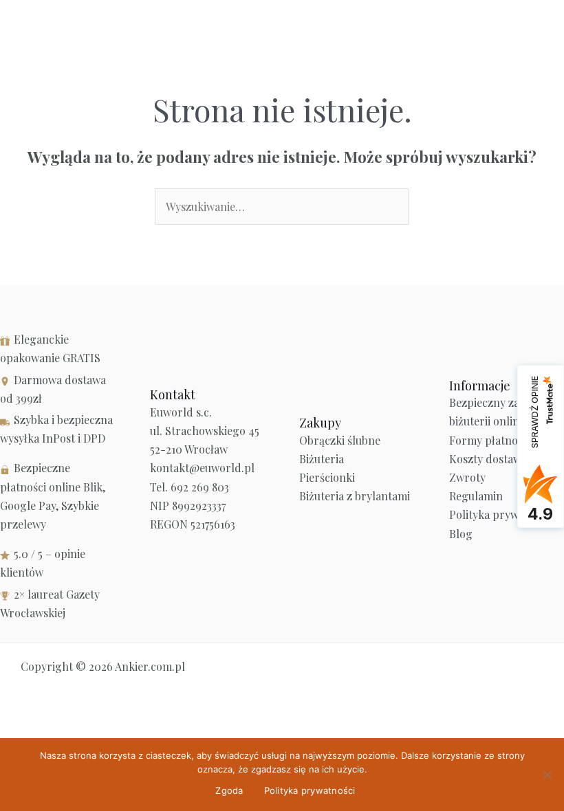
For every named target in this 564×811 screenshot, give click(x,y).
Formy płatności (490, 440)
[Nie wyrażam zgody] (547, 774)
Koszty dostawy (488, 459)
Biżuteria (321, 459)
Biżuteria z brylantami (354, 496)
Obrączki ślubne (339, 440)
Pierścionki (327, 477)
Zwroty (467, 477)
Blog (461, 533)
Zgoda (229, 790)
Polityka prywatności (501, 514)
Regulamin (476, 496)
